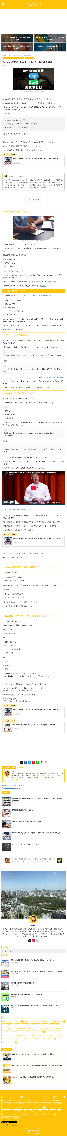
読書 (14, 1042)
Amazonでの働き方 (8, 785)
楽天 (59, 1035)
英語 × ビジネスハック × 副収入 (33, 1128)
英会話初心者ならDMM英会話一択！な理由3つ (26, 994)
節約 (54, 1038)
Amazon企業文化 (18, 785)
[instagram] (14, 779)
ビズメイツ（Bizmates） (17, 1031)
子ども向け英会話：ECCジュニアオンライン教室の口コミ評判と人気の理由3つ (37, 971)
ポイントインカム (49, 1031)
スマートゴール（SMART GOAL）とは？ (25, 844)
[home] (16, 779)
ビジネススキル (26, 785)
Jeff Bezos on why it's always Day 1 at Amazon (17, 509)
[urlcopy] (45, 762)
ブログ (41, 1031)
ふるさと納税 (25, 1024)
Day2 (18, 788)
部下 (18, 1042)
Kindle (51, 1021)
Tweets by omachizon (9, 1125)
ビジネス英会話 (57, 1028)
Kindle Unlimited (59, 1021)
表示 (36, 200)
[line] (37, 762)
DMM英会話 (44, 1021)
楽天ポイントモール (26, 1038)
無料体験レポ (37, 1038)
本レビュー (52, 1035)
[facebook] (25, 762)
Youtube (17, 1024)
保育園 (30, 1035)
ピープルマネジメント (31, 1031)
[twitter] (21, 762)
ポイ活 (58, 1031)
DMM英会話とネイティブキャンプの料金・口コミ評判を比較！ (33, 1054)
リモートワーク (6, 1035)
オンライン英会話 (6, 1028)
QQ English (10, 1024)
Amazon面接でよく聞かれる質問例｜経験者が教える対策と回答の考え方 (36, 833)
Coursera (25, 1021)
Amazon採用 (17, 1021)
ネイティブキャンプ (33, 1028)
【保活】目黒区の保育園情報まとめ (22, 983)
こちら (43, 286)
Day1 (15, 788)
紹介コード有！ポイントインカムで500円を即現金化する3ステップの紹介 (37, 1065)
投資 (46, 1035)
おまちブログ (34, 5)
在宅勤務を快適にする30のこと (22, 810)
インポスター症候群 (54, 1024)
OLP (3, 1024)
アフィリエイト (35, 1024)
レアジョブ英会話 (17, 1035)
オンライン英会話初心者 (19, 1028)
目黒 (44, 1038)
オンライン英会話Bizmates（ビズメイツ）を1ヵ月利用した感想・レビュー (36, 1006)
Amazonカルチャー (9, 788)
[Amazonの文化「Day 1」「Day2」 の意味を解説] (29, 762)
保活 (25, 1035)
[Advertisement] (33, 21)
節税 (49, 1038)
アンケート (44, 1024)
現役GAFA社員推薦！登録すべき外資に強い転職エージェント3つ (32, 960)
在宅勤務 (40, 1035)
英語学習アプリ (6, 1042)
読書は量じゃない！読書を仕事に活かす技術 (26, 821)
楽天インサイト (6, 1038)
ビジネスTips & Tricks (45, 1028)
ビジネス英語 (5, 1031)
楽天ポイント (16, 1038)
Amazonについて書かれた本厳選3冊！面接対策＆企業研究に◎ (33, 1077)
